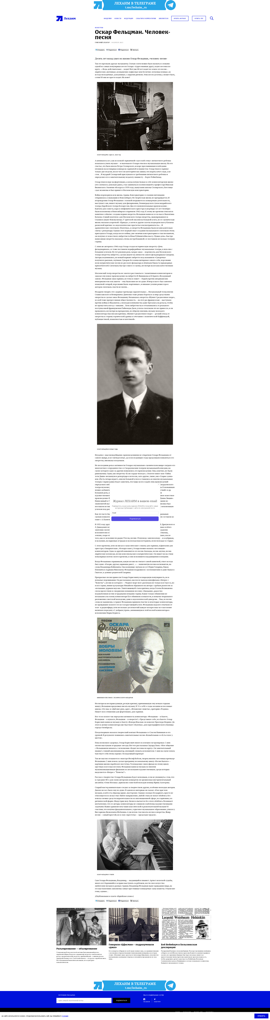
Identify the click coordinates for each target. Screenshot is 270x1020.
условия (65, 1016)
